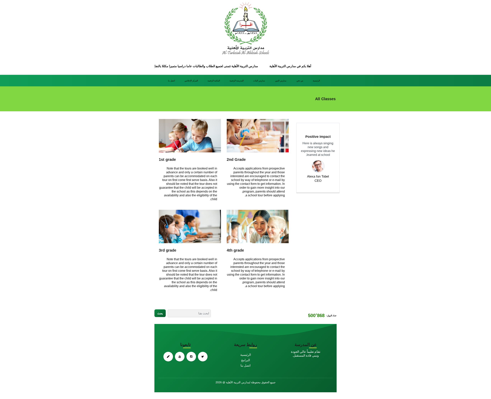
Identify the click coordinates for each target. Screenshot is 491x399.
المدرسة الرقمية (237, 80)
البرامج (245, 360)
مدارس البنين (281, 80)
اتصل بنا (171, 80)
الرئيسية (316, 80)
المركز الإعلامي (191, 80)
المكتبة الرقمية (214, 80)
